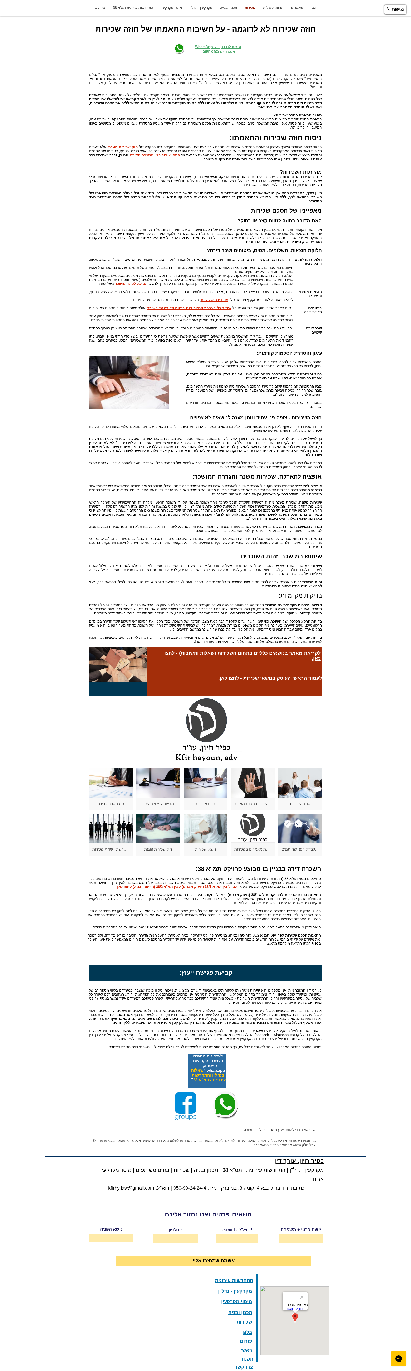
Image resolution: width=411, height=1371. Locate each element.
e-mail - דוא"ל (236, 1230)
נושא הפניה (111, 1229)
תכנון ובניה (206, 1170)
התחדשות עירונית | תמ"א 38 (253, 1170)
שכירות (182, 1170)
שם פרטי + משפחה (299, 1229)
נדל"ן (294, 1170)
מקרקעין (314, 1170)
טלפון (174, 1230)
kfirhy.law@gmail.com (131, 1188)
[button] (297, 8)
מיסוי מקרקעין (115, 1170)
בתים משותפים (152, 1170)
